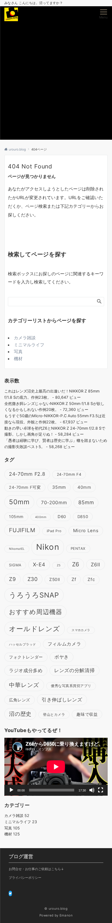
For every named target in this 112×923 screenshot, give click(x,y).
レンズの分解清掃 (74, 670)
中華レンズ (24, 684)
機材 (18, 358)
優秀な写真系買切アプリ (71, 686)
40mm (84, 487)
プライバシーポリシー (25, 878)
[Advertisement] (56, 81)
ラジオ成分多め (26, 670)
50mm (19, 502)
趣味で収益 (87, 714)
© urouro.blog (55, 909)
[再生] (11, 790)
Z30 (32, 579)
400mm (40, 517)
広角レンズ (19, 699)
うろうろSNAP (34, 595)
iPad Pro (54, 531)
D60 (62, 516)
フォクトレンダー (26, 657)
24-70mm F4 (69, 474)
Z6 (76, 564)
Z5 (59, 565)
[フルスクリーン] (100, 790)
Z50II (54, 579)
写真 (18, 351)
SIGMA (15, 565)
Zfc (91, 579)
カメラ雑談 (25, 337)
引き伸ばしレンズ (62, 699)
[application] (56, 767)
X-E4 (39, 564)
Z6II (95, 564)
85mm (86, 502)
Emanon (66, 915)
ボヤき (61, 657)
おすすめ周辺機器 (35, 612)
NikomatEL (17, 549)
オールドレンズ (34, 628)
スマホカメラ (80, 630)
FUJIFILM (22, 530)
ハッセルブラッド (22, 644)
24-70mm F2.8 (27, 474)
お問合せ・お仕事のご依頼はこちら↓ (36, 869)
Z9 (12, 579)
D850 (82, 516)
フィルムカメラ (64, 644)
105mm (16, 516)
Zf (73, 579)
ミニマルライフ (29, 344)
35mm (59, 487)
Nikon (47, 547)
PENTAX (78, 548)
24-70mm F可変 (25, 487)
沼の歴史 (20, 714)
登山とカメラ (54, 714)
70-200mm (54, 502)
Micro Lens (86, 530)
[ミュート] (92, 790)
